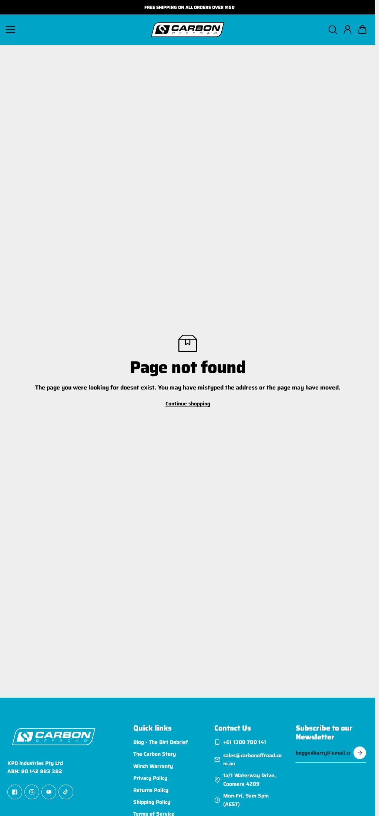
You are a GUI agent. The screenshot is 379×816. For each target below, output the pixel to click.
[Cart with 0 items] (362, 29)
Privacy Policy (150, 778)
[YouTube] (48, 792)
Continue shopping (187, 403)
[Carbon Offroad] (187, 29)
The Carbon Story (154, 754)
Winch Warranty (153, 766)
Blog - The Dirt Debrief (160, 742)
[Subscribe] (359, 752)
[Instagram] (31, 792)
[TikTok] (65, 792)
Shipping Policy (151, 802)
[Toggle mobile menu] (74, 29)
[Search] (332, 29)
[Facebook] (14, 792)
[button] (362, 29)
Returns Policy (150, 790)
